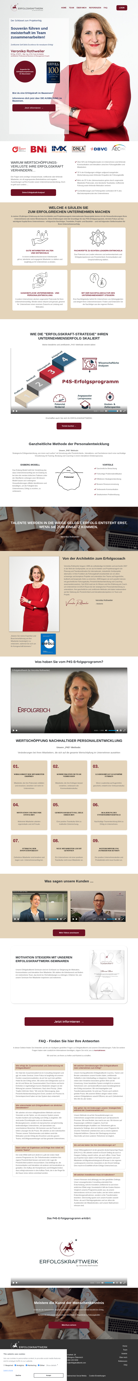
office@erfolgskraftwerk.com (75, 1363)
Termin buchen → (69, 426)
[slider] (54, 730)
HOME (63, 8)
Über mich (123, 1357)
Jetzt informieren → (34, 108)
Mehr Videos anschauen (69, 933)
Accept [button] (48, 1375)
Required (9, 1365)
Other (42, 1365)
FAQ (105, 8)
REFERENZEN (95, 8)
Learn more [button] (8, 1370)
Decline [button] (18, 1375)
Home (125, 1346)
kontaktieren (99, 1050)
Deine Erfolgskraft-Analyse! (33, 192)
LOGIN (122, 8)
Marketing (32, 1365)
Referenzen (122, 1361)
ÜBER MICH (81, 8)
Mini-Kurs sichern (69, 1325)
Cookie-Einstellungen (97, 1376)
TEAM (71, 8)
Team (125, 1350)
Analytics (20, 1365)
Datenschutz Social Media (76, 1376)
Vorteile (124, 1354)
